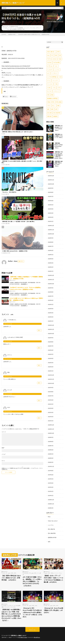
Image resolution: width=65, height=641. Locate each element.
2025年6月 (50, 200)
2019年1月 (50, 495)
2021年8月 (50, 391)
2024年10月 (51, 234)
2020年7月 (50, 445)
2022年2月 (50, 366)
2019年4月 (50, 483)
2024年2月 (50, 267)
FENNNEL (26, 573)
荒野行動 (49, 116)
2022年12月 (51, 325)
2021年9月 (50, 387)
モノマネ (49, 91)
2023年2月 (50, 317)
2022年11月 (51, 329)
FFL (52, 55)
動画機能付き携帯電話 (17, 29)
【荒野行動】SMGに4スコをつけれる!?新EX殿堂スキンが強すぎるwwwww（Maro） (58, 155)
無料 (23, 29)
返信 (39, 330)
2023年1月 (50, 321)
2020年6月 (50, 449)
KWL (56, 55)
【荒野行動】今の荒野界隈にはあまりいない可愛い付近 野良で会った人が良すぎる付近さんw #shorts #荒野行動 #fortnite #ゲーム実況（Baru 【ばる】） (11, 615)
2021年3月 (50, 412)
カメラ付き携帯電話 (19, 27)
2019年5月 (50, 479)
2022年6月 (50, 350)
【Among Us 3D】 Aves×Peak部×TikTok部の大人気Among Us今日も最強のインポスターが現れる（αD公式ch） (32, 612)
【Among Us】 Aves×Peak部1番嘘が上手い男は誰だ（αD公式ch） (53, 610)
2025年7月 (50, 196)
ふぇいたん (57, 69)
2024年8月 (50, 242)
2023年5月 (50, 304)
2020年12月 (51, 425)
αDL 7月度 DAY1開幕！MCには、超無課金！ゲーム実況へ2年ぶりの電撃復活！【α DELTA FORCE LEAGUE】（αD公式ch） (32, 581)
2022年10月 (51, 333)
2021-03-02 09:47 (8, 411)
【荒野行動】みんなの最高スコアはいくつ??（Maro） (58, 136)
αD (48, 66)
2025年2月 (50, 217)
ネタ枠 (48, 87)
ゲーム (48, 80)
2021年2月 (50, 416)
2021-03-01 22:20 (8, 341)
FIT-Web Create (22, 637)
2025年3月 (50, 213)
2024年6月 (50, 250)
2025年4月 (50, 209)
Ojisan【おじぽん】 (53, 521)
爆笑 (52, 109)
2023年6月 (50, 300)
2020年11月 (51, 429)
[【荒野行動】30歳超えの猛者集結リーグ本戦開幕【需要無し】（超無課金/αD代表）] (5, 279)
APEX (58, 51)
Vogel (60, 59)
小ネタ (48, 105)
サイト (3, 460)
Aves (48, 55)
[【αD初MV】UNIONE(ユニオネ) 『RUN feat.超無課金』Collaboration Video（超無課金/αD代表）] (5, 290)
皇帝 (56, 109)
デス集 (55, 84)
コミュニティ (27, 27)
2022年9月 (50, 337)
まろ (48, 73)
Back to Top (33, 629)
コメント (4, 431)
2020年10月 (51, 433)
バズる (53, 87)
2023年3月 (50, 312)
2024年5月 (50, 254)
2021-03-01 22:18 (8, 323)
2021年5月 (50, 404)
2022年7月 (50, 346)
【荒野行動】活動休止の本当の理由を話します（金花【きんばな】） (18, 131)
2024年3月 (50, 263)
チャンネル (32, 27)
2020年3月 (50, 462)
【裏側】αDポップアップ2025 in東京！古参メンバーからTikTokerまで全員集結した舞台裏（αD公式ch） (53, 579)
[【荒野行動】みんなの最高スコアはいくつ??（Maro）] (50, 137)
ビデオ (37, 27)
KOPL (12, 573)
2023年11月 (51, 279)
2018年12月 (51, 499)
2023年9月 (50, 288)
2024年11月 (51, 229)
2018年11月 (51, 503)
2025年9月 (50, 188)
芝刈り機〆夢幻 (6, 164)
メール (4, 454)
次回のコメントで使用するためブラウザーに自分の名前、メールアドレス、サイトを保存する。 (22, 469)
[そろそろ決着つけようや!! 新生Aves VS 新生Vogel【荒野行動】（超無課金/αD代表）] (5, 300)
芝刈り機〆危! (6, 194)
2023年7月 (50, 296)
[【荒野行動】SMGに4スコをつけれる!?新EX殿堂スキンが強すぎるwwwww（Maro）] (50, 154)
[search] (62, 8)
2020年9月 (50, 437)
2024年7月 (50, 246)
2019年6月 (50, 474)
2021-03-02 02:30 (8, 394)
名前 (3, 447)
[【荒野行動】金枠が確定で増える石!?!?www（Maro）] (50, 164)
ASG (4, 573)
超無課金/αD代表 (14, 26)
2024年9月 (50, 238)
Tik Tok (49, 59)
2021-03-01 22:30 (8, 359)
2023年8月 (50, 292)
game (9, 573)
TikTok (52, 573)
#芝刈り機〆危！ (51, 51)
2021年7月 (50, 396)
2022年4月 (50, 358)
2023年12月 (51, 275)
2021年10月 (51, 383)
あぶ (52, 66)
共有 (8, 29)
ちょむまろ (49, 69)
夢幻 (53, 102)
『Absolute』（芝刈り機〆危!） (9, 192)
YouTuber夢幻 (56, 62)
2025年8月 (50, 192)
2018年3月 (50, 508)
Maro (49, 516)
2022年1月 (50, 371)
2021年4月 (50, 408)
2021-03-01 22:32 (8, 376)
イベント (56, 573)
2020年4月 (50, 458)
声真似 (48, 102)
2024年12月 (51, 225)
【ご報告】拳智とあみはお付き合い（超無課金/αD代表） (15, 251)
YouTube (5, 27)
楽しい (53, 105)
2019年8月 (50, 470)
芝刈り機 (49, 112)
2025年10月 (51, 184)
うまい (56, 66)
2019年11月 (51, 466)
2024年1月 (50, 271)
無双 (58, 105)
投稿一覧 (20, 261)
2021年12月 (51, 375)
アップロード (11, 27)
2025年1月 (50, 221)
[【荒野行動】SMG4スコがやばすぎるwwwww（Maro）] (50, 146)
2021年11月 (51, 379)
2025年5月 (50, 204)
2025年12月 (51, 175)
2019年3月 (50, 487)
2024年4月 (50, 258)
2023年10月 (51, 283)
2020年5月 (50, 454)
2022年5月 (50, 354)
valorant (55, 59)
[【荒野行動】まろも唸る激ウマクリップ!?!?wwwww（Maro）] (50, 128)
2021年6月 (50, 400)
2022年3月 (50, 362)
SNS (60, 55)
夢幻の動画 (59, 102)
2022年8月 (50, 342)
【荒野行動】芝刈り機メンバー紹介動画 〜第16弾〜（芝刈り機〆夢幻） (18, 221)
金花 (4, 133)
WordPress (37, 637)
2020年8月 (50, 441)
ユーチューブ (56, 91)
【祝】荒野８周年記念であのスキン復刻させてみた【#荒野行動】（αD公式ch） (11, 578)
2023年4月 (50, 308)
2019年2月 (50, 491)
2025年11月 (51, 180)
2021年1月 (50, 420)
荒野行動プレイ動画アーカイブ (18, 635)
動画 (11, 29)
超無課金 (55, 116)
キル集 (60, 76)
